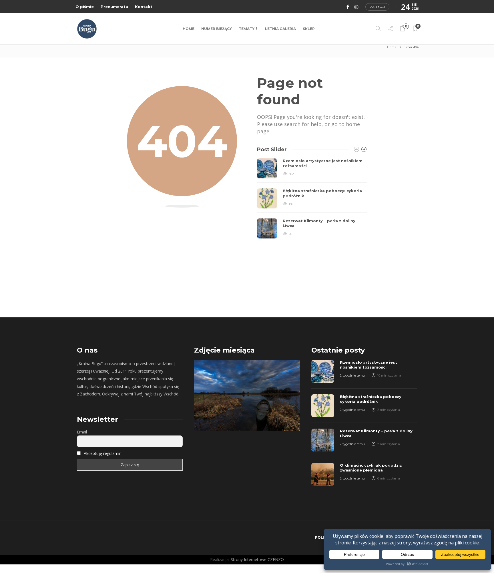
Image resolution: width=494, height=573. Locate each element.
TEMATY (246, 29)
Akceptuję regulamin (102, 453)
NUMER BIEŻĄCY (216, 29)
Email (82, 432)
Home (188, 29)
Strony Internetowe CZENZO (257, 559)
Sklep (309, 29)
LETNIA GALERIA (280, 29)
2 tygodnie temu (352, 375)
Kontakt (143, 6)
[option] (312, 198)
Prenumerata (114, 6)
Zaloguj (377, 7)
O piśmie (84, 6)
